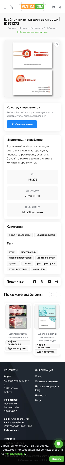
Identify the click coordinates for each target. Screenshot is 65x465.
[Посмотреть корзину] (53, 7)
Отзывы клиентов (46, 381)
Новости (40, 395)
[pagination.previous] (51, 294)
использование (15, 453)
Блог (38, 400)
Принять (56, 459)
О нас (38, 376)
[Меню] (5, 7)
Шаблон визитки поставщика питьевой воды (47, 337)
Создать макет (24, 124)
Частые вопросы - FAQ (47, 388)
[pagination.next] (58, 294)
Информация (44, 370)
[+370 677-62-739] (11, 7)
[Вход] (59, 7)
